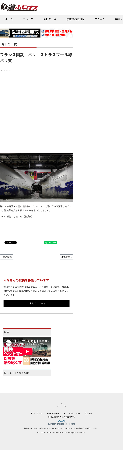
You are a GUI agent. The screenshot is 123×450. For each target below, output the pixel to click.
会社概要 (88, 413)
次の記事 (65, 257)
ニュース (28, 19)
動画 (7, 332)
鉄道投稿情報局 (75, 19)
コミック (100, 19)
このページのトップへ (61, 404)
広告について (75, 413)
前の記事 (7, 257)
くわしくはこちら (36, 303)
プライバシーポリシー (55, 413)
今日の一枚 (49, 19)
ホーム (9, 19)
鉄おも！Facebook (16, 373)
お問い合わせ (36, 413)
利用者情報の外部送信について (61, 416)
